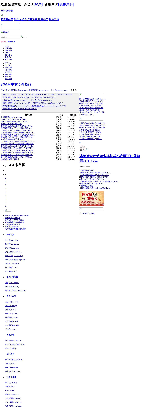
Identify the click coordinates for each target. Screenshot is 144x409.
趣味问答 (8, 76)
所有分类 (43, 19)
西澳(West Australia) (12, 283)
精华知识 (8, 74)
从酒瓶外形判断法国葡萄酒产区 (91, 108)
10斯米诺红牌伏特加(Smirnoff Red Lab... (95, 188)
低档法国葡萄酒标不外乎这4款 (12, 139)
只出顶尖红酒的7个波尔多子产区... (92, 112)
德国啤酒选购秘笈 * (12, 218)
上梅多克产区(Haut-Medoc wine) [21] (15, 100)
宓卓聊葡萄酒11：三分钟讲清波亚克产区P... (17, 146)
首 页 (7, 46)
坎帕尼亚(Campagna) (12, 325)
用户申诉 (54, 19)
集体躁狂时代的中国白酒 (14, 220)
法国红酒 (8, 48)
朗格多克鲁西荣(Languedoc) (15, 260)
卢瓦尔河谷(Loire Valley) (14, 256)
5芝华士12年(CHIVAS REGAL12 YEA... (94, 177)
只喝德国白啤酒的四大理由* (15, 229)
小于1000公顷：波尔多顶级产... (91, 105)
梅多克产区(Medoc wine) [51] (12, 94)
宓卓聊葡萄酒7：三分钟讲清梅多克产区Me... (17, 150)
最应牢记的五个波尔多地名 (89, 110)
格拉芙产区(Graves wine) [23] (41, 100)
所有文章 (4, 90)
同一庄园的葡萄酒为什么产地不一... (92, 99)
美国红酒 (10, 335)
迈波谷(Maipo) (10, 363)
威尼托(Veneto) (10, 310)
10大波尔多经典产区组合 (10, 159)
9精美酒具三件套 (86, 186)
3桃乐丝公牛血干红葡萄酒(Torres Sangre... (95, 172)
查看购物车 (7, 19)
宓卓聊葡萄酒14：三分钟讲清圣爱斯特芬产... (17, 144)
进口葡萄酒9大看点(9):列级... (90, 134)
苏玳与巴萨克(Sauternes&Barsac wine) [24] (48, 103)
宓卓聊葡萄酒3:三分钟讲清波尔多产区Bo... (16, 130)
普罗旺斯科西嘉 (11, 271)
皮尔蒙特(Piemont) (11, 321)
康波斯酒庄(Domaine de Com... (12, 117)
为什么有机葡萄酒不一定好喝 (90, 132)
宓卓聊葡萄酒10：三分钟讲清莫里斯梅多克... (17, 135)
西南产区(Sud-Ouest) (12, 263)
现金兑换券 (20, 19)
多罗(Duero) (9, 390)
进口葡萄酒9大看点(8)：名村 (90, 136)
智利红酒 (10, 354)
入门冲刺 (8, 65)
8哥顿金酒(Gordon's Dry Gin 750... (92, 184)
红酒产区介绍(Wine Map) (18, 90)
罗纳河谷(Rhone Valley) (13, 252)
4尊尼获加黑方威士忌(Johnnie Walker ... (94, 175)
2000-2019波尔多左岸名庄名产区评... (14, 119)
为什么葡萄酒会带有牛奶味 (89, 130)
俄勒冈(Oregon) (10, 348)
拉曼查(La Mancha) (12, 394)
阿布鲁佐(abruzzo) (11, 317)
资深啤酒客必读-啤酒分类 (14, 222)
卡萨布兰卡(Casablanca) (13, 360)
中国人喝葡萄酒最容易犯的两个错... (92, 123)
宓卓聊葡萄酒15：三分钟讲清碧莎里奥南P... (17, 155)
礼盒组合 (8, 57)
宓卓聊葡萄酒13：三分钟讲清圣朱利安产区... (17, 141)
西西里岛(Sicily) (11, 306)
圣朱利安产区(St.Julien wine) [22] (43, 97)
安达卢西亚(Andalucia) (13, 402)
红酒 (13, 41)
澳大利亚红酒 (12, 277)
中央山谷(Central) (11, 367)
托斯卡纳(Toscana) (11, 302)
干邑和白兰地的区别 (12, 224)
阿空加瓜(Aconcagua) (12, 371)
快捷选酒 (8, 50)
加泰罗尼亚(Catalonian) (13, 406)
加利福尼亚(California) (13, 340)
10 (6, 206)
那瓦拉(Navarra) (11, 383)
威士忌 (7, 53)
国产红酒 (8, 55)
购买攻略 (8, 70)
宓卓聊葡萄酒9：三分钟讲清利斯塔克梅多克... (18, 133)
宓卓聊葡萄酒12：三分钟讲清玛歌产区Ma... (17, 137)
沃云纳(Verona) (10, 329)
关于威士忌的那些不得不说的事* (17, 215)
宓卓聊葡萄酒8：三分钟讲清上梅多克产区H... (18, 148)
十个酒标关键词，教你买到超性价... (92, 128)
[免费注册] (66, 4)
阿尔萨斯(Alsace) (11, 267)
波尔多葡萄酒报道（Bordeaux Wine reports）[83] (19, 109)
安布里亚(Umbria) (11, 313)
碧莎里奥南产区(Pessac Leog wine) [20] (16, 103)
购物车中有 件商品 (16, 84)
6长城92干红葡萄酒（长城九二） (92, 179)
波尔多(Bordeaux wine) (59, 90)
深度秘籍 (8, 68)
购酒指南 (8, 79)
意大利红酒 (11, 296)
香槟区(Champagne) (12, 248)
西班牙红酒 (11, 377)
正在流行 (8, 63)
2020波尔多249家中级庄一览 (11, 124)
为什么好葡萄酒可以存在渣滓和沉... (92, 125)
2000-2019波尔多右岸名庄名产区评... (14, 121)
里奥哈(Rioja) (10, 386)
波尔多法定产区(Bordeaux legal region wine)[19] (49, 106)
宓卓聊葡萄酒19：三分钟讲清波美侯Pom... (16, 128)
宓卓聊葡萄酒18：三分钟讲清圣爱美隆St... (16, 126)
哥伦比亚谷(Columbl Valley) (15, 344)
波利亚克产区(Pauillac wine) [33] (37, 94)
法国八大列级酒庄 (12, 227)
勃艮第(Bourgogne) (12, 244)
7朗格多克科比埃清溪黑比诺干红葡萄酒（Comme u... (99, 181)
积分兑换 (8, 59)
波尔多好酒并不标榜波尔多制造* (91, 101)
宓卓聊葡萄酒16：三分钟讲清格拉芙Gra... (16, 157)
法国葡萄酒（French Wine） (39, 90)
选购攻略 (32, 19)
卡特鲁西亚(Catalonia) (13, 398)
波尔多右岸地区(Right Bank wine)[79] (15, 106)
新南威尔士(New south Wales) (15, 290)
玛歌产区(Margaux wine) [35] (61, 94)
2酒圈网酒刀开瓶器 (87, 170)
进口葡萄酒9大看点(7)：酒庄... (90, 139)
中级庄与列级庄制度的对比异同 (91, 103)
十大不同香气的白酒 (87, 213)
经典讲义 (8, 72)
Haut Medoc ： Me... (86, 114)
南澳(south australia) (12, 287)
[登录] (38, 4)
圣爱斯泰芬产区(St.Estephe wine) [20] (15, 97)
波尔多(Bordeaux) (11, 240)
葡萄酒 (10, 41)
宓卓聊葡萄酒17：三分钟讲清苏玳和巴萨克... (17, 152)
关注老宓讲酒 (7, 10)
